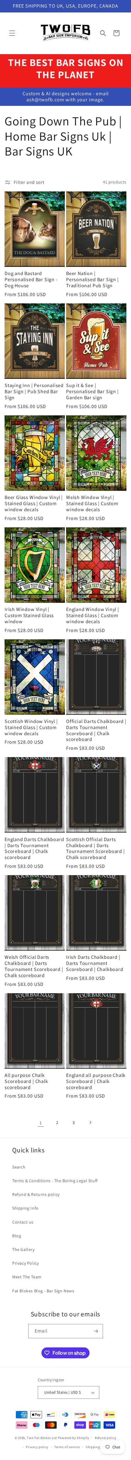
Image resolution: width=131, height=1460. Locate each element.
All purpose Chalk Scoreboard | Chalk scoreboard (26, 1081)
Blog (16, 1235)
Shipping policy (98, 1447)
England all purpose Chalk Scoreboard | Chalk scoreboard (96, 1081)
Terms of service (67, 1447)
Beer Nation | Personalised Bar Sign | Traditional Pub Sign (92, 279)
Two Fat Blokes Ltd (42, 1437)
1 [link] (41, 1123)
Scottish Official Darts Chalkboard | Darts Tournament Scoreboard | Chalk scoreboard (95, 849)
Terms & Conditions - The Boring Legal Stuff (55, 1180)
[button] (12, 33)
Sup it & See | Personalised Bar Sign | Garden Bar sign (92, 391)
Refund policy (105, 1438)
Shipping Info (25, 1208)
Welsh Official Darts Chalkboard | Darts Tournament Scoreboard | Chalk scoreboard (34, 966)
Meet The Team (27, 1277)
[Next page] (90, 1122)
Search (19, 1167)
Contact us (23, 1222)
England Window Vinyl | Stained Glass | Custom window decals (92, 615)
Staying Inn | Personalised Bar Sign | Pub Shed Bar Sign (34, 391)
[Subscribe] (96, 1331)
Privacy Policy (25, 1263)
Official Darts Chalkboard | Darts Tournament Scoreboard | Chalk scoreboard (96, 730)
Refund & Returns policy (36, 1194)
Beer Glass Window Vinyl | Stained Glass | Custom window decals (34, 503)
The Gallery (23, 1249)
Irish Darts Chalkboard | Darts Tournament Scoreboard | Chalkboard (94, 963)
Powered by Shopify (73, 1437)
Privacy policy (37, 1447)
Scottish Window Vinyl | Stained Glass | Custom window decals (31, 727)
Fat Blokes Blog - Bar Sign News (43, 1291)
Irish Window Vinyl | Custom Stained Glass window (29, 615)
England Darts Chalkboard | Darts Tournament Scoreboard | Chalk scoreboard (34, 849)
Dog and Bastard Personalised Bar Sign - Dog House (31, 279)
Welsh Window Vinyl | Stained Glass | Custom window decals (92, 503)
